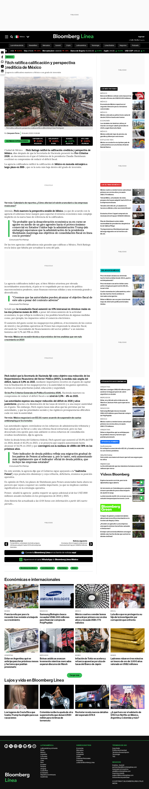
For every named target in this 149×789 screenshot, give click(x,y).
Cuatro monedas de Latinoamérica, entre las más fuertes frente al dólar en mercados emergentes (115, 294)
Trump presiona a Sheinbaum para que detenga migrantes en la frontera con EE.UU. (114, 231)
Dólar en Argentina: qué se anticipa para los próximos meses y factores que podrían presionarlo (114, 434)
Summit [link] (58, 45)
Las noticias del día (47, 568)
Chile (42, 760)
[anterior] (6, 544)
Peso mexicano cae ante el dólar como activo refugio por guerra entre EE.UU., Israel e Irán (114, 286)
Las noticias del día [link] (16, 45)
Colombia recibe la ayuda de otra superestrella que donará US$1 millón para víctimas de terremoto (56, 716)
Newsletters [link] (33, 45)
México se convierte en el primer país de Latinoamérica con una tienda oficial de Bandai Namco (115, 145)
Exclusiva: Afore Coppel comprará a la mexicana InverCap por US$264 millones (73, 544)
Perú (42, 762)
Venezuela (43, 758)
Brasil (42, 750)
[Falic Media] (131, 40)
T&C (113, 756)
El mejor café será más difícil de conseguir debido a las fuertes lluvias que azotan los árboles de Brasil (115, 534)
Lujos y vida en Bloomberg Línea (34, 680)
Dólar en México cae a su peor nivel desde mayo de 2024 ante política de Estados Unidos (115, 301)
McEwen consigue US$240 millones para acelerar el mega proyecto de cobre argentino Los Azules (115, 392)
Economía (79, 748)
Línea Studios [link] (109, 45)
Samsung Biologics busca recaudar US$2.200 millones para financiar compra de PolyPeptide (115, 413)
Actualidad (80, 754)
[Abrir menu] (6, 36)
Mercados (79, 750)
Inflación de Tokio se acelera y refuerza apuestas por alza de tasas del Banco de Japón (90, 661)
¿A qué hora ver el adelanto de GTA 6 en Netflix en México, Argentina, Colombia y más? (126, 715)
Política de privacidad (119, 750)
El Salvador (44, 773)
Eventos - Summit (118, 765)
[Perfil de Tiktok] (29, 746)
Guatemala (44, 777)
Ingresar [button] (141, 37)
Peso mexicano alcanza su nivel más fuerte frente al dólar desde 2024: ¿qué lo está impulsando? (115, 278)
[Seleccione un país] (28, 36)
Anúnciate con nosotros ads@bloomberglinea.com (121, 770)
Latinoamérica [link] (81, 45)
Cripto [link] (68, 45)
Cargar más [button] (74, 675)
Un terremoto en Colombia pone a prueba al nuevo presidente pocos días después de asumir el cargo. (115, 490)
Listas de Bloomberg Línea (85, 762)
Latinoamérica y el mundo (49, 748)
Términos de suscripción (120, 752)
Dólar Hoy (79, 752)
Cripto (78, 756)
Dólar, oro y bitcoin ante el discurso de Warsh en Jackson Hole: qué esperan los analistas (115, 402)
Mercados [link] (46, 45)
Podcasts (79, 760)
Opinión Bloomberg (110, 442)
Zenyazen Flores (13, 133)
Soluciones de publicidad (120, 777)
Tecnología (116, 754)
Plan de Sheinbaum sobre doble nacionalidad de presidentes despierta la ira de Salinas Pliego (115, 223)
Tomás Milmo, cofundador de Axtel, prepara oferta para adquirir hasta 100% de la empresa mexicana (25, 545)
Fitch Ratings (63, 568)
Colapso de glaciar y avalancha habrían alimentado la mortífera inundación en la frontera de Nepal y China (115, 518)
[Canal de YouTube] (15, 746)
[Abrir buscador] (12, 36)
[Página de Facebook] (6, 746)
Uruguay (43, 769)
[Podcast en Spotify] (34, 746)
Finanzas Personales (83, 758)
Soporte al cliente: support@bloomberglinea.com (122, 774)
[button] (2, 52)
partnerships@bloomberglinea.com (124, 767)
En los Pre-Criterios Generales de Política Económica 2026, (33, 392)
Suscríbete (116, 748)
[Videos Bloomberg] (122, 474)
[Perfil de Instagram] (20, 746)
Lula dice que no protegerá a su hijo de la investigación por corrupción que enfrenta (126, 617)
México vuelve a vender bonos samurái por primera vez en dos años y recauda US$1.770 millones (115, 192)
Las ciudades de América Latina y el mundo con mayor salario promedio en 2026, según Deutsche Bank (114, 125)
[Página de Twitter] (11, 746)
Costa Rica (44, 771)
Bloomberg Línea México (28, 568)
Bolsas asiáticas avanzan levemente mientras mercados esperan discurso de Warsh (55, 661)
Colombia (43, 756)
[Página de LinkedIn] (25, 746)
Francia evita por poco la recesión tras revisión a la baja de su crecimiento (21, 617)
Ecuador (43, 764)
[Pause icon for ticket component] (6, 50)
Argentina (43, 754)
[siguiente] (91, 544)
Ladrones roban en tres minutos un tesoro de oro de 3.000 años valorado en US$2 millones (127, 661)
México (9, 57)
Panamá (43, 766)
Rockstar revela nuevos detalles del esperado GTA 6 (91, 713)
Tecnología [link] (95, 45)
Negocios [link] (123, 45)
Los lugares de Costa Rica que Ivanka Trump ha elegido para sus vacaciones (21, 715)
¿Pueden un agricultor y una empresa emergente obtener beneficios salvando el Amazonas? (115, 526)
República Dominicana (48, 775)
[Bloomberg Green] (122, 508)
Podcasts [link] (135, 45)
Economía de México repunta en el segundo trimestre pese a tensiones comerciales (113, 106)
